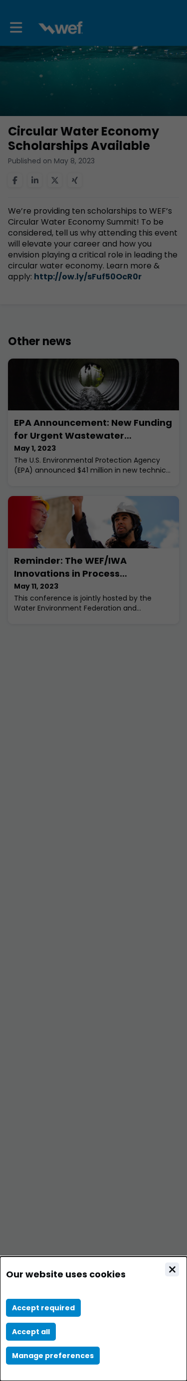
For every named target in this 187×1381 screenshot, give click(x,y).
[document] (93, 1318)
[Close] (172, 1269)
